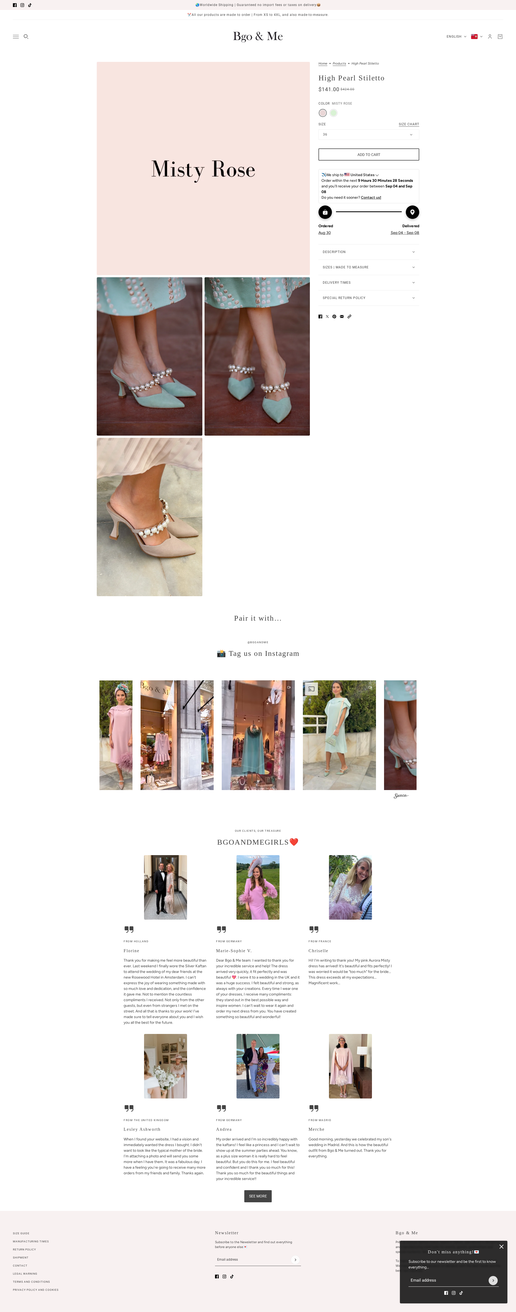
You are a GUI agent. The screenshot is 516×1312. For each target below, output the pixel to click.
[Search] (26, 37)
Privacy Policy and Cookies (36, 1289)
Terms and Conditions (31, 1281)
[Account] (490, 37)
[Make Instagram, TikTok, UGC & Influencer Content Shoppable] (401, 797)
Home (322, 63)
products (339, 63)
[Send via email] (342, 316)
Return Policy (24, 1249)
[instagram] (22, 5)
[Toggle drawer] (16, 36)
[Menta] (333, 113)
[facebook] (15, 5)
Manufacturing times (31, 1241)
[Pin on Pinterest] (334, 316)
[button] (349, 316)
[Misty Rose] (323, 113)
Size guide (21, 1233)
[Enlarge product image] (203, 168)
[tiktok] (30, 5)
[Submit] (493, 1280)
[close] (501, 1246)
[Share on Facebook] (320, 316)
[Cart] (500, 37)
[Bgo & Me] (258, 37)
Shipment (20, 1257)
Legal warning (25, 1273)
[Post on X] (327, 316)
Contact (20, 1265)
